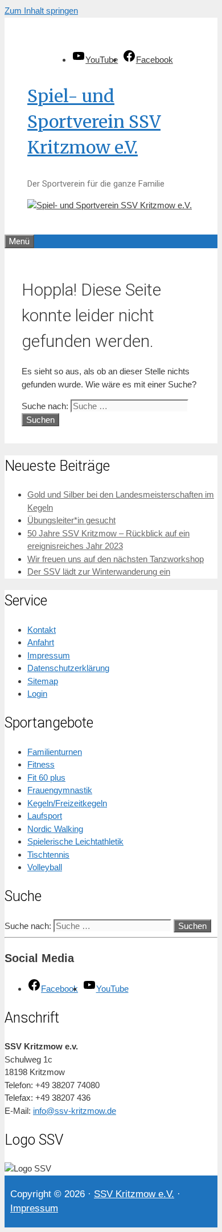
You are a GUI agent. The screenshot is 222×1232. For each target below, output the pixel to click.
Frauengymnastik (59, 790)
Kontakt (41, 630)
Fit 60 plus (46, 777)
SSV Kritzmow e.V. (134, 1194)
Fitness (41, 764)
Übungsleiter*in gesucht (71, 520)
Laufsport (44, 816)
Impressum (48, 655)
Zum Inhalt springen (41, 10)
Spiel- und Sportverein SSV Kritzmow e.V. (94, 121)
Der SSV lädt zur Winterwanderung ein (98, 571)
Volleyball (44, 867)
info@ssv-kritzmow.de (74, 1111)
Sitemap (42, 681)
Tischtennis (48, 854)
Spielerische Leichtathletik (75, 841)
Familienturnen (54, 752)
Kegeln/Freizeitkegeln (67, 803)
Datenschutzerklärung (68, 668)
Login (37, 693)
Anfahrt (40, 642)
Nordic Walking (55, 829)
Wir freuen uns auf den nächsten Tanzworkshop (115, 559)
